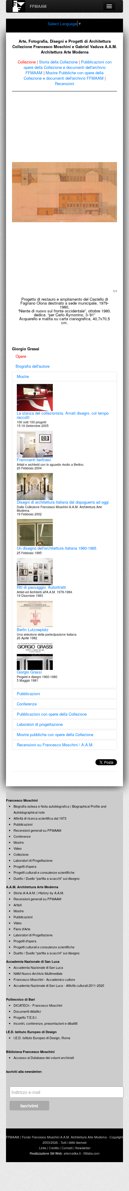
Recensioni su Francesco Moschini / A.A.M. (55, 744)
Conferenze (27, 704)
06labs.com (91, 1153)
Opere (21, 356)
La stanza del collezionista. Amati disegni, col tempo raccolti (63, 415)
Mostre (23, 376)
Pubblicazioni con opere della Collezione (52, 714)
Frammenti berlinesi (34, 459)
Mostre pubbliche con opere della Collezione (55, 734)
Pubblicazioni (28, 693)
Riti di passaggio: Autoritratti (41, 587)
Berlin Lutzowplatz (33, 629)
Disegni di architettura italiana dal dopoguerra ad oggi (63, 502)
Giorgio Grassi (29, 672)
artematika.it (72, 1153)
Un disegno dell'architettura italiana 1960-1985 (56, 548)
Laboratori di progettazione (40, 724)
